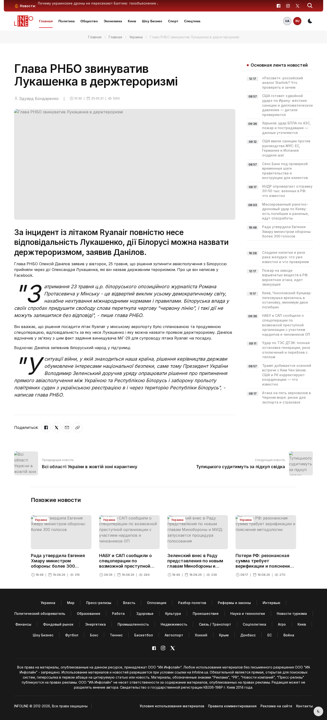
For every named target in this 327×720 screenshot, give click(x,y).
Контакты (304, 706)
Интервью (271, 603)
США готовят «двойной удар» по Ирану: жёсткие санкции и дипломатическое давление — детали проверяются (287, 105)
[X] (56, 427)
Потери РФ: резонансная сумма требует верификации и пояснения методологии (264, 563)
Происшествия (206, 613)
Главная (46, 21)
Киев (132, 21)
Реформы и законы (234, 603)
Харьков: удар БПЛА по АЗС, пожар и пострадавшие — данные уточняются (286, 127)
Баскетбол (143, 635)
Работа (118, 613)
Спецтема (192, 21)
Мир (70, 603)
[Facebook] (46, 427)
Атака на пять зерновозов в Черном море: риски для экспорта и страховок (286, 397)
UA (287, 21)
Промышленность (133, 624)
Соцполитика (254, 624)
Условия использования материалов (172, 706)
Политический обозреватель (39, 613)
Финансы (23, 624)
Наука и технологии (247, 613)
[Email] (67, 427)
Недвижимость (174, 624)
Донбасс (248, 635)
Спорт (173, 21)
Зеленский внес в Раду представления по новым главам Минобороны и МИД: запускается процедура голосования (195, 566)
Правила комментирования (232, 706)
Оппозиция (156, 603)
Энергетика (95, 624)
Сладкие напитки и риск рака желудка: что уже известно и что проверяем (285, 257)
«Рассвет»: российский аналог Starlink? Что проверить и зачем (282, 82)
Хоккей (201, 635)
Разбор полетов (192, 603)
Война (288, 635)
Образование (88, 613)
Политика (66, 21)
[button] (310, 6)
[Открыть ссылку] (77, 427)
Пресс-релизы (98, 603)
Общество (89, 21)
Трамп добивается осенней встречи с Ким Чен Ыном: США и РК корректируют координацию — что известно (286, 374)
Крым (224, 635)
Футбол (71, 635)
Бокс (94, 635)
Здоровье (144, 613)
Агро (282, 624)
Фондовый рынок (58, 624)
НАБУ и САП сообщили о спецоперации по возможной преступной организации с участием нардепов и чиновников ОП (286, 324)
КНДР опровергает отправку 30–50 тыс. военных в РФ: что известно (287, 191)
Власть (129, 603)
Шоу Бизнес (152, 21)
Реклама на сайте (276, 706)
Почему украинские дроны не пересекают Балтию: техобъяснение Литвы (103, 3)
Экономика (113, 21)
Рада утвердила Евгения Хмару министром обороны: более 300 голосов (286, 231)
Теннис (116, 635)
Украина (136, 37)
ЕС (269, 635)
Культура (173, 613)
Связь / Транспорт (215, 624)
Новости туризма (292, 613)
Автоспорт (174, 635)
